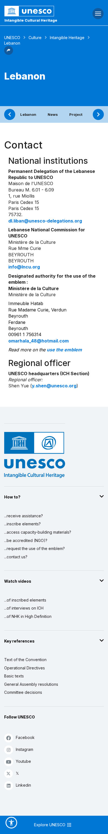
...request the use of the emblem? (34, 548)
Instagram (24, 749)
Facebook (25, 737)
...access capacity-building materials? (37, 532)
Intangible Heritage (67, 37)
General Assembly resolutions (31, 684)
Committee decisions (23, 692)
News (53, 114)
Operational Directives (24, 668)
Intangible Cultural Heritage (30, 20)
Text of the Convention (25, 659)
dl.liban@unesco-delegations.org (45, 221)
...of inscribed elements (25, 600)
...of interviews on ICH (23, 608)
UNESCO (12, 37)
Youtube (23, 761)
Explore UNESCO (50, 824)
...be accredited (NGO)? (25, 540)
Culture (35, 37)
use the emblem (64, 349)
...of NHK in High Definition (28, 616)
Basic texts (14, 676)
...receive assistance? (23, 515)
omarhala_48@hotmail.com (38, 341)
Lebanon (28, 114)
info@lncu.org (24, 267)
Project (76, 114)
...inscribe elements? (22, 523)
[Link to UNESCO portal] (36, 11)
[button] (8, 53)
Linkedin (23, 785)
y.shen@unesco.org (54, 385)
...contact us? (15, 556)
